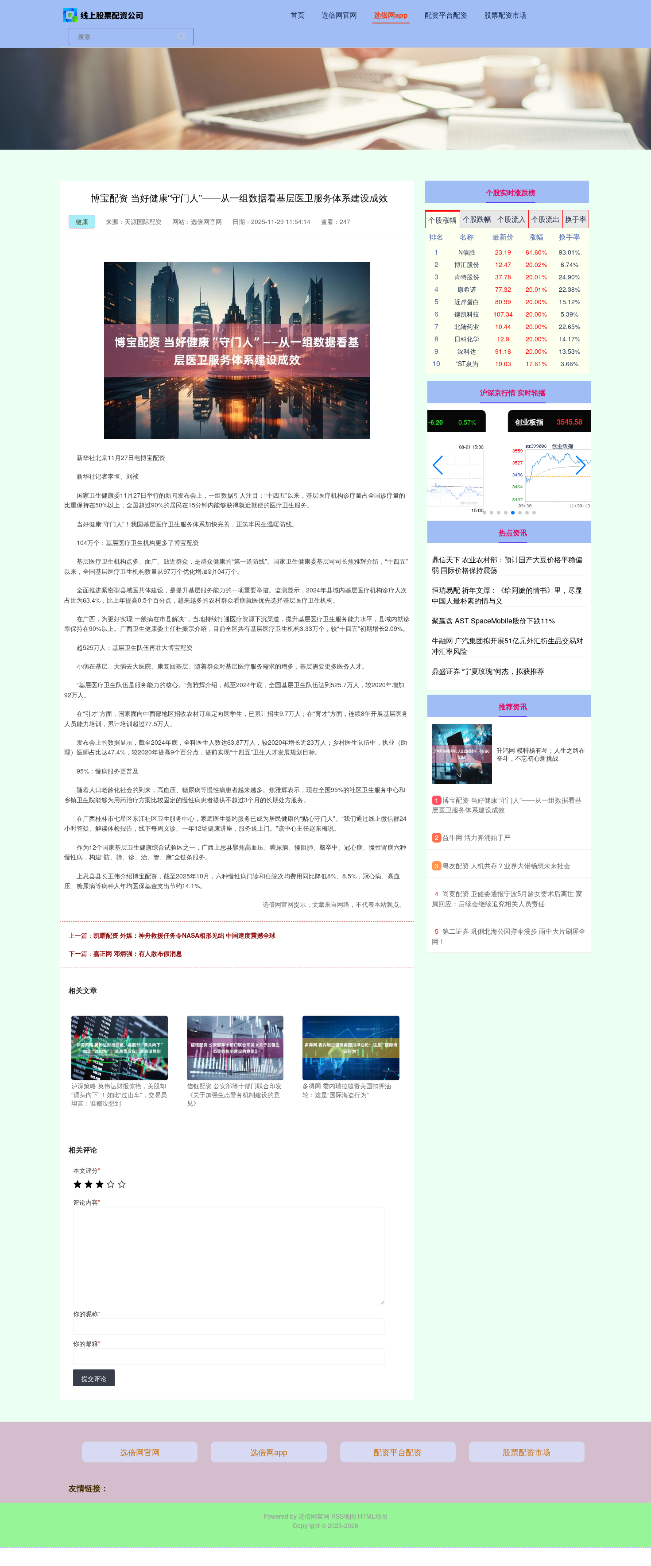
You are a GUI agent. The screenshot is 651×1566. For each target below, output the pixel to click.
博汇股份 (466, 264)
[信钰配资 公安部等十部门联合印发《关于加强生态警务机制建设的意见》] (235, 1047)
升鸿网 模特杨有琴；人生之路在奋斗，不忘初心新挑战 (540, 754)
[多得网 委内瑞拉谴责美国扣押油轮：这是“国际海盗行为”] (350, 1047)
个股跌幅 (477, 219)
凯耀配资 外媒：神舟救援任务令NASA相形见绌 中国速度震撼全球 (184, 935)
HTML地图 (373, 1516)
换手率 (575, 219)
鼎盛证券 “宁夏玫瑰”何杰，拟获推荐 (488, 671)
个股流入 (511, 219)
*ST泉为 (467, 363)
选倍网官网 (339, 15)
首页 (298, 15)
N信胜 (466, 251)
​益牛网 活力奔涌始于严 (476, 837)
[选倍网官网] (103, 14)
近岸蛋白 (466, 301)
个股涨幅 (442, 220)
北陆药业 (466, 326)
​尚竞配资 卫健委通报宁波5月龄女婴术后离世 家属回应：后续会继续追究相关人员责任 (507, 898)
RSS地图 (343, 1516)
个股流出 (545, 219)
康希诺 (466, 289)
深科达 (466, 351)
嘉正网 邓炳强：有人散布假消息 (137, 953)
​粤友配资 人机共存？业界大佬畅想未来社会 (506, 865)
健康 (82, 221)
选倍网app (391, 15)
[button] (438, 465)
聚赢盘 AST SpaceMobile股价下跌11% (493, 620)
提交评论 (93, 1378)
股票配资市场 (505, 15)
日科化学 (466, 338)
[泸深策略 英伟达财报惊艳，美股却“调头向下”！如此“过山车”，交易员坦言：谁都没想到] (119, 1047)
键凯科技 (466, 313)
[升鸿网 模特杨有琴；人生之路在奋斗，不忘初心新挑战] (462, 754)
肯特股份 (466, 276)
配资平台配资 (446, 15)
